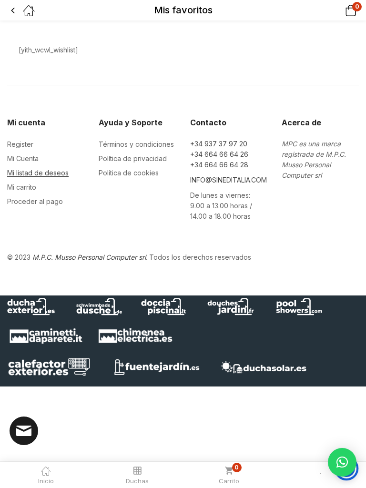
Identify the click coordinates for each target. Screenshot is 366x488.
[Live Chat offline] (24, 431)
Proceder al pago (35, 201)
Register (20, 144)
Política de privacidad (133, 158)
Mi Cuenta (23, 158)
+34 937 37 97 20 (218, 144)
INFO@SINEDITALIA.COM (228, 180)
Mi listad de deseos (38, 173)
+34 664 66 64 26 (219, 154)
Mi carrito (21, 187)
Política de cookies (129, 173)
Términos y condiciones (136, 144)
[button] (338, 10)
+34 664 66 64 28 (219, 165)
